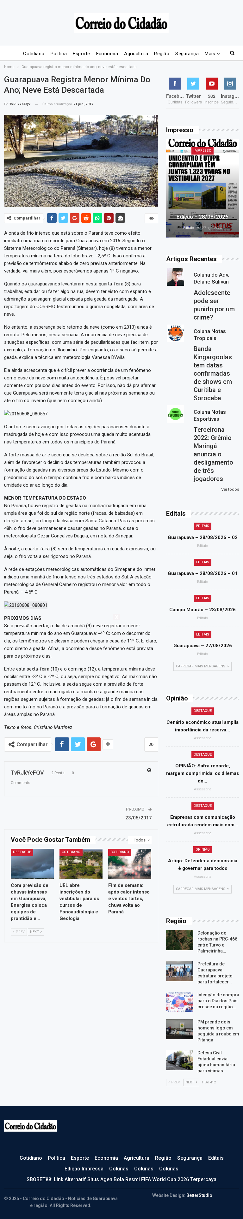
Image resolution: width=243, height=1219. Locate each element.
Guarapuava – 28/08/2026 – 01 (203, 573)
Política (59, 53)
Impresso (202, 151)
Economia (107, 53)
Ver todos (230, 489)
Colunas (118, 1169)
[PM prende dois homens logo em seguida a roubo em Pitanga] (179, 1029)
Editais (202, 526)
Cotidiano (33, 53)
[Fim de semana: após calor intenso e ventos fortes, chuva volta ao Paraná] (129, 864)
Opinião (203, 849)
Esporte (81, 53)
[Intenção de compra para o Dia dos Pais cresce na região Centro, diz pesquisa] (179, 1002)
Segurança (187, 53)
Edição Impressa (84, 1169)
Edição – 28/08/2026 (202, 217)
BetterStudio (199, 1195)
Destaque (22, 852)
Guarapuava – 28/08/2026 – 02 (203, 537)
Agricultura (136, 53)
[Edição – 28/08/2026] (202, 188)
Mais (210, 53)
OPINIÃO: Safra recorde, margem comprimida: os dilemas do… (202, 773)
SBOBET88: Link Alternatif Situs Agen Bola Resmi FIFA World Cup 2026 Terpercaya (121, 1179)
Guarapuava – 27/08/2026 (202, 645)
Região (161, 53)
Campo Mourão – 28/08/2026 (202, 609)
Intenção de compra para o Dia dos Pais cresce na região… (218, 1000)
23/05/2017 (138, 818)
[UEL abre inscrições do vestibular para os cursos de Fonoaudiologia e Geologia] (81, 864)
